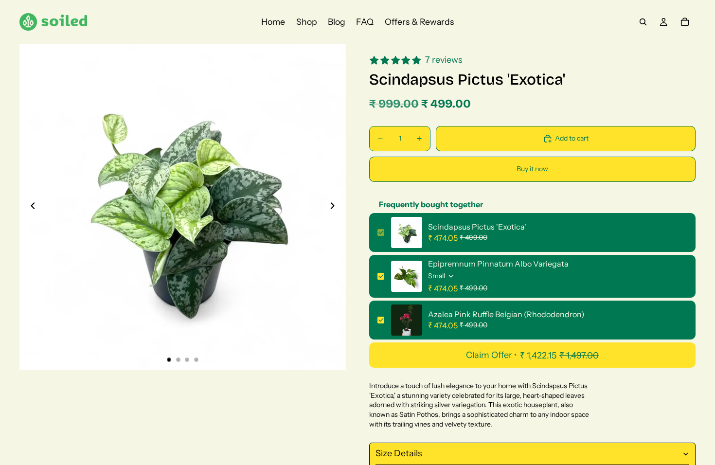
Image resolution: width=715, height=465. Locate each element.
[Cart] (685, 22)
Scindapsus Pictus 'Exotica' (477, 227)
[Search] (643, 22)
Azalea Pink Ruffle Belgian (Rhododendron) (506, 314)
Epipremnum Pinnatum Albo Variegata (498, 263)
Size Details (398, 453)
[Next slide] (335, 207)
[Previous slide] (30, 207)
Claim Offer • (532, 355)
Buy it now (532, 168)
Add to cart (572, 138)
